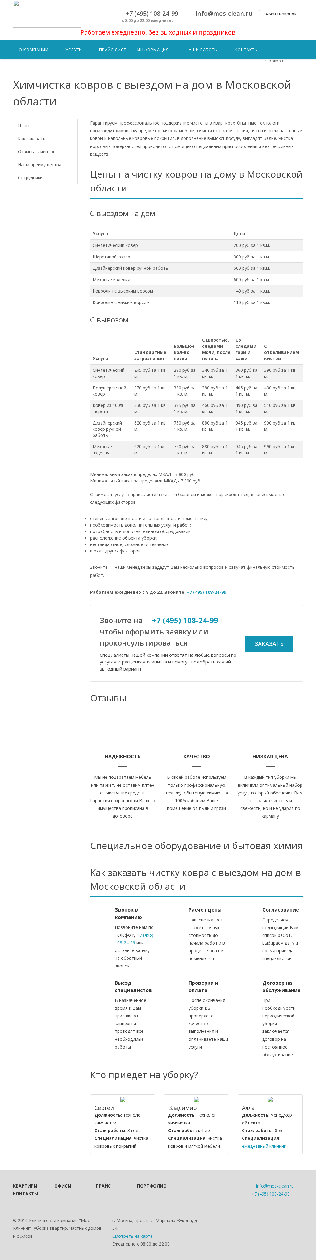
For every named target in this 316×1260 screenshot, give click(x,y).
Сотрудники (30, 177)
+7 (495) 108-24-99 (206, 592)
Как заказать (31, 139)
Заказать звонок (280, 14)
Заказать (269, 643)
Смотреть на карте (132, 1236)
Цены (23, 126)
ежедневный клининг (264, 1146)
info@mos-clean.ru (275, 1186)
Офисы (62, 1186)
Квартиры (25, 1186)
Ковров (276, 61)
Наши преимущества (39, 164)
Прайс (103, 1186)
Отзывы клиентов (37, 151)
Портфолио (149, 1186)
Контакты (25, 1193)
